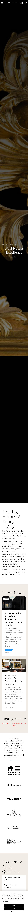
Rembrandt (9, 531)
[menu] (2, 3)
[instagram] (26, 3)
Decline (14, 908)
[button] (9, 650)
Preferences (14, 911)
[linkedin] (22, 3)
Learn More (14, 257)
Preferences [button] (7, 901)
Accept (14, 905)
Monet (11, 533)
